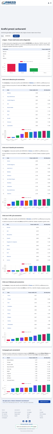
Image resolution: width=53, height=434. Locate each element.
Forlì (8, 252)
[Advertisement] (26, 17)
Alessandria (9, 234)
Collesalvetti (10, 324)
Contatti (41, 412)
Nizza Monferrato (11, 96)
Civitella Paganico (11, 100)
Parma (8, 313)
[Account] (48, 3)
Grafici (16, 416)
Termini (41, 417)
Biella (8, 111)
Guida (28, 414)
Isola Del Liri (9, 168)
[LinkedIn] (30, 421)
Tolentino (9, 193)
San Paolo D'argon (11, 179)
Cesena (9, 320)
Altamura (9, 256)
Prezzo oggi (4, 412)
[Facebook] (23, 421)
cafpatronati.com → (44, 401)
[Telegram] (26, 421)
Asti (8, 103)
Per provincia (5, 416)
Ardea (8, 245)
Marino (8, 249)
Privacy (41, 416)
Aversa (30, 151)
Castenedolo (10, 125)
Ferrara (9, 310)
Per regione (4, 414)
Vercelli (8, 118)
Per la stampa (43, 414)
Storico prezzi (18, 412)
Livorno (8, 260)
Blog (28, 416)
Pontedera (9, 306)
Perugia (9, 299)
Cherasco (9, 122)
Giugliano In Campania (12, 242)
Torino (30, 285)
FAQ (28, 417)
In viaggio (29, 412)
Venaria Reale (10, 107)
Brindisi (29, 219)
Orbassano (9, 186)
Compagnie (4, 417)
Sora (8, 114)
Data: (2, 36)
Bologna (9, 317)
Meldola (31, 83)
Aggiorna (16, 35)
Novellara (9, 182)
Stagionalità (17, 414)
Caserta (8, 238)
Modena (9, 328)
